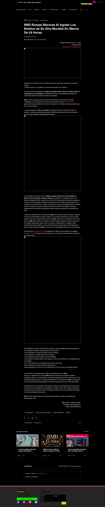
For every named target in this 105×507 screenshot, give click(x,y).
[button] (86, 9)
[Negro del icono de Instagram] (84, 2)
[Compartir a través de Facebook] (25, 418)
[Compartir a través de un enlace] (36, 418)
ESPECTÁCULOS (54, 9)
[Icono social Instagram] (24, 502)
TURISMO (63, 9)
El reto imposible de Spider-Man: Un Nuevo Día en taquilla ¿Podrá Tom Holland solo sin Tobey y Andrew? (77, 450)
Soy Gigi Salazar (29, 412)
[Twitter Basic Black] (86, 2)
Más (81, 9)
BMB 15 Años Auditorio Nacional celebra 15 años (51, 450)
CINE (30, 9)
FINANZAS (36, 9)
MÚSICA (68, 412)
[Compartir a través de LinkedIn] (32, 418)
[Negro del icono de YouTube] (89, 2)
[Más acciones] (80, 20)
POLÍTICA (44, 9)
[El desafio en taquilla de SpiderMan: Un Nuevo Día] (77, 440)
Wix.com (59, 506)
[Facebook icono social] (18, 502)
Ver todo (87, 431)
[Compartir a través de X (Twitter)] (28, 418)
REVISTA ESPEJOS (21, 9)
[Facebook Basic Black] (82, 2)
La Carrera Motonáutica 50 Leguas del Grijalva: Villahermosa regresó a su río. (27, 450)
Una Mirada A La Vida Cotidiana (43, 412)
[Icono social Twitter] (36, 502)
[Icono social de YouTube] (30, 502)
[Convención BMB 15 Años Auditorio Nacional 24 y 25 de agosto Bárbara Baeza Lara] (52, 440)
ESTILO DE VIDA (73, 9)
